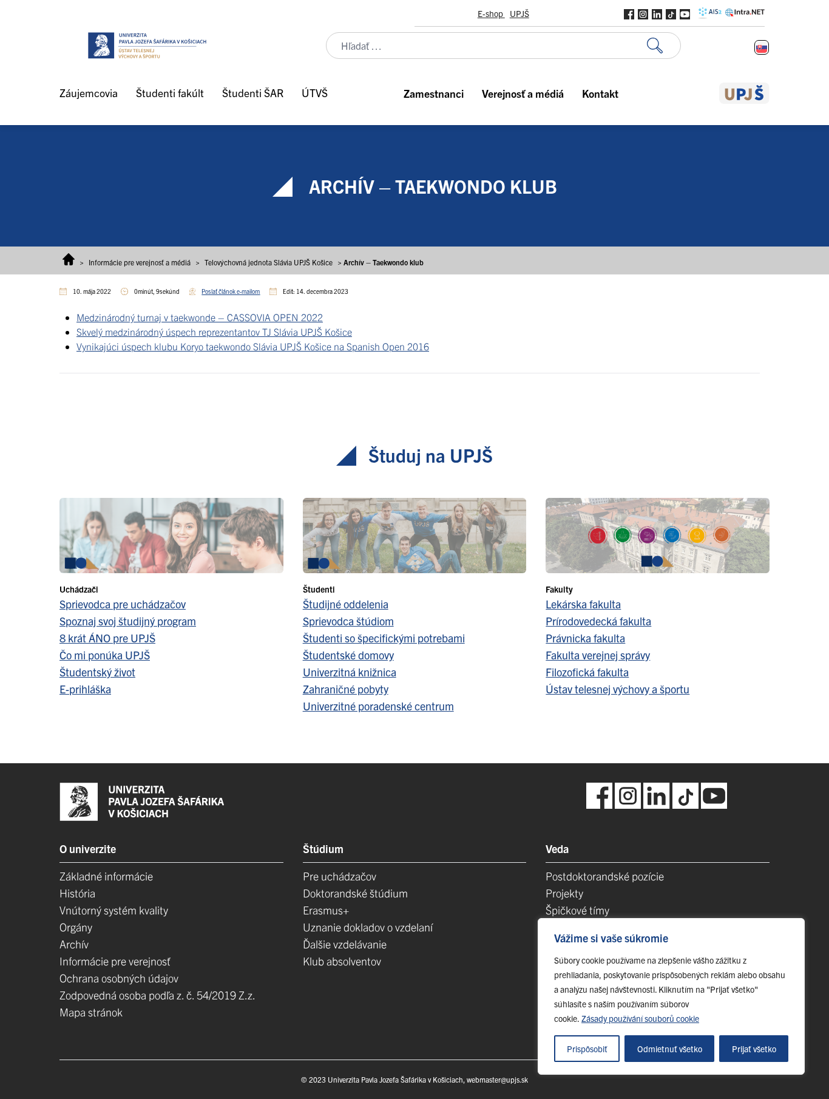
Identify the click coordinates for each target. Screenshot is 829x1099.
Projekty (564, 893)
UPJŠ (519, 13)
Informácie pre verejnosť (115, 961)
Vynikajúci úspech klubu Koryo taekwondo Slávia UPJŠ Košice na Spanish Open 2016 (252, 346)
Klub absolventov (342, 961)
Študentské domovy (348, 655)
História (77, 893)
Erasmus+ (326, 910)
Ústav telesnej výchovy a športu (617, 689)
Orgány (75, 927)
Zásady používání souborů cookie (640, 1018)
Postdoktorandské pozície (605, 876)
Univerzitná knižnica (349, 672)
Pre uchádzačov (339, 876)
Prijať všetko (754, 1048)
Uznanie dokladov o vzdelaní (368, 927)
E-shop (491, 13)
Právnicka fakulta (585, 638)
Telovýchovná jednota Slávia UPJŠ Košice (269, 262)
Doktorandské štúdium (355, 893)
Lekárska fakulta (583, 604)
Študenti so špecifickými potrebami (384, 638)
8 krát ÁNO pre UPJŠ (107, 638)
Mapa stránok (91, 1012)
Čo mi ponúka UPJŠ (104, 655)
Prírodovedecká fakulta (598, 621)
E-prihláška (85, 689)
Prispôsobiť (587, 1048)
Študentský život (97, 672)
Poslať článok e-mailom (230, 291)
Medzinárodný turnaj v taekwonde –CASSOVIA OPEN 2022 (199, 317)
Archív (74, 944)
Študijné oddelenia (345, 604)
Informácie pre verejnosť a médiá (140, 262)
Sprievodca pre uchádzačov (122, 604)
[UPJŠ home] (744, 93)
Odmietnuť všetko (669, 1048)
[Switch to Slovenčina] (761, 47)
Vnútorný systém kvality (113, 910)
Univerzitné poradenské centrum (378, 706)
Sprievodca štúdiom (348, 621)
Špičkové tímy (577, 910)
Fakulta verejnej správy (598, 655)
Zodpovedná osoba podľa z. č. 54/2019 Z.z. (157, 995)
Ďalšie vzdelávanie (345, 944)
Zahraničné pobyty (345, 689)
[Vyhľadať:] (664, 46)
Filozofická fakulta (587, 672)
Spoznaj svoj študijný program (127, 621)
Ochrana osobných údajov (118, 978)
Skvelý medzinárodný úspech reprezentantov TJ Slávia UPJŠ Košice (214, 331)
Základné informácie (106, 876)
